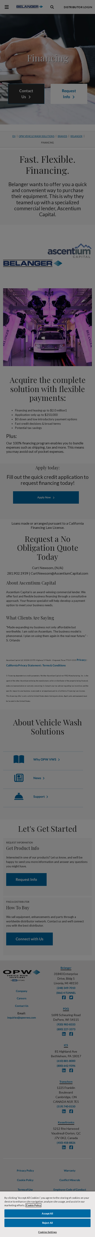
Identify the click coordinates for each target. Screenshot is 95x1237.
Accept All (47, 1213)
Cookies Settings (47, 1232)
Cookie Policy (33, 1205)
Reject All (47, 1222)
